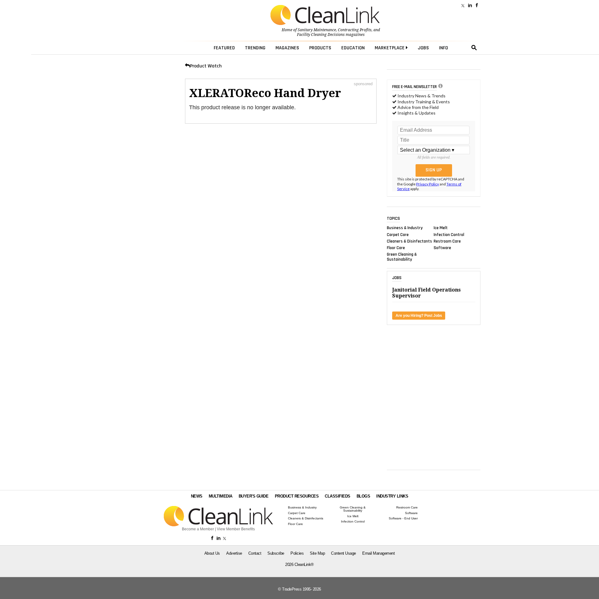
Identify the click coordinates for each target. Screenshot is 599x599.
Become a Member (198, 529)
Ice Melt (441, 228)
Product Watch (206, 66)
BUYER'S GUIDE (254, 496)
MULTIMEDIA (220, 496)
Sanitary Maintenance (317, 30)
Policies (297, 553)
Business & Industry (405, 228)
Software (442, 248)
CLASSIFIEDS (337, 496)
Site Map (317, 553)
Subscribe (275, 553)
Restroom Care (447, 241)
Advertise (234, 553)
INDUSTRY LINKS (392, 496)
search (474, 47)
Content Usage (343, 553)
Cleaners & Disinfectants (409, 241)
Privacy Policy (427, 184)
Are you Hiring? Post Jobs (419, 315)
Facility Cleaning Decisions (321, 34)
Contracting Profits (355, 30)
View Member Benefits (236, 529)
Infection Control (449, 234)
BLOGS (363, 496)
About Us (212, 553)
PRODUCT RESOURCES (297, 496)
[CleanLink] (325, 15)
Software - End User (403, 518)
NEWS (196, 496)
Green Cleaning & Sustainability (402, 257)
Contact (254, 553)
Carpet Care (398, 234)
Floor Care (396, 248)
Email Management (378, 553)
